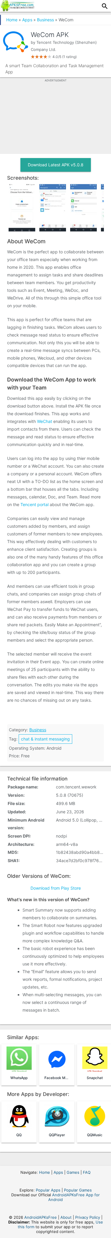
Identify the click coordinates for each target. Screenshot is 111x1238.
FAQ (87, 1172)
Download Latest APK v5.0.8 (55, 164)
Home (11, 19)
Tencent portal (34, 504)
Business (45, 19)
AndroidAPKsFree (40, 1217)
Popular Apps (48, 1190)
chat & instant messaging (45, 738)
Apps (27, 19)
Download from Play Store (55, 888)
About (66, 1217)
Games (73, 1172)
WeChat (44, 421)
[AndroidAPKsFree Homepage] (17, 9)
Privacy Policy (87, 1217)
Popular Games (78, 1190)
